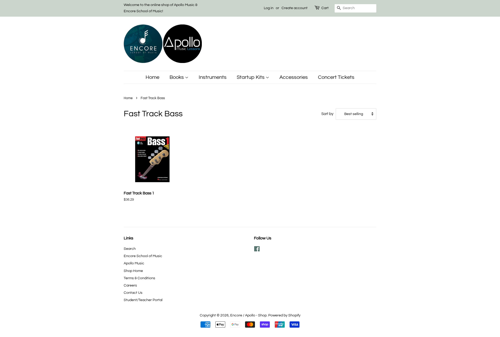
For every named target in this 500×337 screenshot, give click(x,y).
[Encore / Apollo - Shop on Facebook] (257, 250)
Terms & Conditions (139, 278)
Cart (325, 8)
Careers (130, 285)
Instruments (213, 77)
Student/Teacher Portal (143, 300)
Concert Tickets (336, 77)
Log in (268, 8)
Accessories (293, 77)
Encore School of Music (143, 256)
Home (152, 77)
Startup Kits (251, 77)
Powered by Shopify (284, 315)
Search (130, 249)
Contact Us (133, 293)
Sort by (327, 114)
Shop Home (133, 271)
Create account (295, 8)
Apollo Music (134, 263)
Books (177, 77)
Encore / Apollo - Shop (248, 315)
